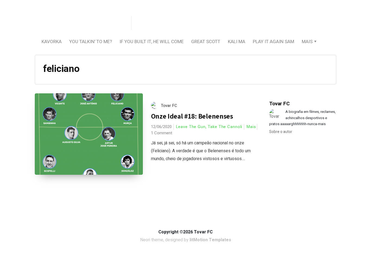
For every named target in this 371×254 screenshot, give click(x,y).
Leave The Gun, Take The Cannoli (209, 127)
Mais (307, 41)
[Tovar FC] (82, 23)
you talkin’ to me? (90, 41)
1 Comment (161, 133)
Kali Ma (236, 41)
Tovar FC (169, 106)
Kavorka (52, 41)
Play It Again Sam (273, 41)
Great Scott (205, 41)
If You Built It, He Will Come (152, 41)
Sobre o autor (280, 132)
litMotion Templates (210, 240)
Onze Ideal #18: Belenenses (192, 116)
